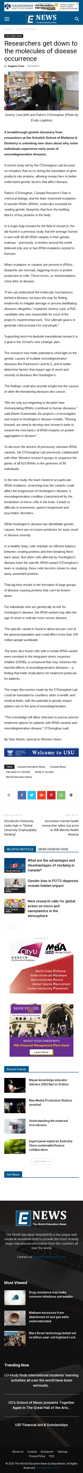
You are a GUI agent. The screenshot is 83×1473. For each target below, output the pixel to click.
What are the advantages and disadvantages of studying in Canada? (51, 865)
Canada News (58, 766)
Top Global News (26, 29)
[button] (77, 19)
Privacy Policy (37, 1456)
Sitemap (62, 1451)
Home (8, 29)
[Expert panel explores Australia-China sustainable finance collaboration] (15, 1146)
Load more (40, 1161)
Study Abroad (13, 870)
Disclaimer (47, 1451)
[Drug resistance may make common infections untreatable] (15, 1297)
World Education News (19, 776)
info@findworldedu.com (49, 1257)
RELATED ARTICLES (20, 849)
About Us (17, 1451)
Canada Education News (31, 766)
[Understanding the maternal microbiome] (15, 1126)
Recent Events (16, 1069)
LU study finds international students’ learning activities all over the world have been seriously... (41, 1380)
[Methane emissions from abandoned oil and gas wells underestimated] (15, 1318)
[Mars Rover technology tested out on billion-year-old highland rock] (15, 1338)
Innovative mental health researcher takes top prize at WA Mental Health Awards (60, 827)
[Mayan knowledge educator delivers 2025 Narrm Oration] (15, 1085)
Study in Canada (44, 771)
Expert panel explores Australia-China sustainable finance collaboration (51, 1145)
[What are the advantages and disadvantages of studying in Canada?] (15, 865)
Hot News (13, 1174)
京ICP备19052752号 (48, 1468)
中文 (51, 1456)
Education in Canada (18, 771)
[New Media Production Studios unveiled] (15, 1105)
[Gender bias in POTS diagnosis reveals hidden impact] (15, 885)
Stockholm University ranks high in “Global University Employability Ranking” (20, 827)
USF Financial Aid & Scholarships (41, 1425)
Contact (32, 1451)
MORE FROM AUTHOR (53, 849)
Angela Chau (16, 66)
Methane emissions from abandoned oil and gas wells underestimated (49, 1317)
